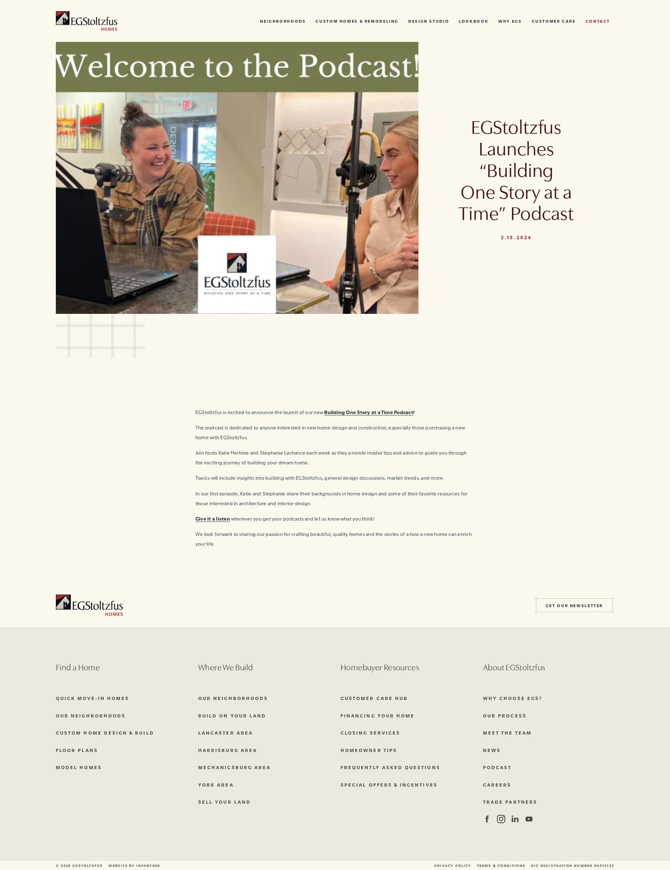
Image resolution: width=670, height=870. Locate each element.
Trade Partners (510, 801)
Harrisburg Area (227, 749)
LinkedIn (515, 819)
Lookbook (474, 21)
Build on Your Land (232, 715)
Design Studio (428, 21)
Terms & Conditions (501, 865)
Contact (598, 21)
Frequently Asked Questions (390, 767)
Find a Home (78, 666)
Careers (497, 784)
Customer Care (554, 21)
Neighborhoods (283, 21)
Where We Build (225, 666)
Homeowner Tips (369, 749)
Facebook (487, 819)
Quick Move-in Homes (92, 697)
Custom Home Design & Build (105, 732)
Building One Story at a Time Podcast (368, 411)
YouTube (529, 819)
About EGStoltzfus (514, 666)
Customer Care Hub (374, 697)
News (492, 749)
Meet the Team (507, 732)
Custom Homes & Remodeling (357, 21)
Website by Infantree (134, 865)
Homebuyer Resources (380, 666)
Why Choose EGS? (512, 697)
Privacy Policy (452, 865)
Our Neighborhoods (91, 715)
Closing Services (370, 732)
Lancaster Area (225, 732)
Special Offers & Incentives (389, 784)
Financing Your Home (378, 715)
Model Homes (79, 767)
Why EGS (510, 21)
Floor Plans (77, 749)
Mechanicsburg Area (234, 767)
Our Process (505, 715)
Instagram (500, 819)
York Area (216, 784)
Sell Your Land (224, 801)
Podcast (497, 767)
